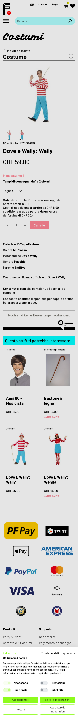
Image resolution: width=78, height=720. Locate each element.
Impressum (68, 653)
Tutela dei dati (50, 653)
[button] (10, 653)
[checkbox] (7, 683)
